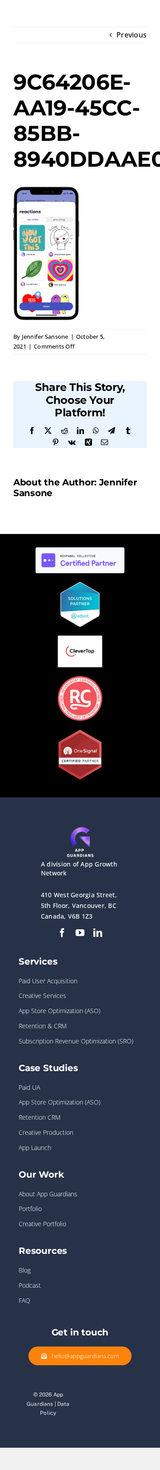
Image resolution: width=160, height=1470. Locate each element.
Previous (131, 35)
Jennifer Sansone (45, 337)
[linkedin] (97, 932)
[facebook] (62, 932)
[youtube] (80, 932)
